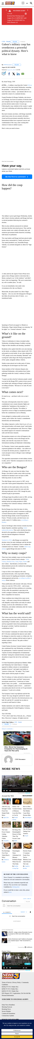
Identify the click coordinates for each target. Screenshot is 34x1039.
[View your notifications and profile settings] (30, 912)
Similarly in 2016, (7, 540)
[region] (17, 923)
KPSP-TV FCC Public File (9, 989)
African (29, 85)
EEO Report (5, 993)
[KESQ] (12, 3)
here (10, 892)
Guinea (4, 561)
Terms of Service (7, 982)
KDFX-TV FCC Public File (10, 991)
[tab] (7, 912)
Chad (16, 561)
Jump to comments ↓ (8, 729)
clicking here (15, 887)
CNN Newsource (8, 64)
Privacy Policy (17, 982)
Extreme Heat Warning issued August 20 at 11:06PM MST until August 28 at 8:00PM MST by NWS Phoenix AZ (16, 19)
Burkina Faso (10, 561)
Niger (20, 561)
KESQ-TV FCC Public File (10, 987)
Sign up (29, 898)
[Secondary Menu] (4, 3)
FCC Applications (15, 993)
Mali (27, 559)
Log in (24, 898)
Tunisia (25, 561)
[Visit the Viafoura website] (28, 947)
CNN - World (18, 722)
